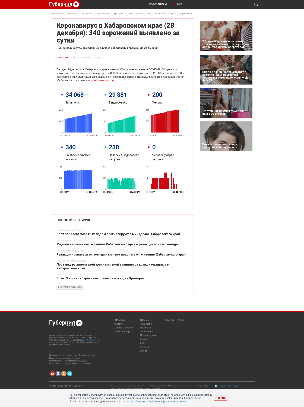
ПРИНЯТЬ (220, 398)
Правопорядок (103, 13)
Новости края (158, 4)
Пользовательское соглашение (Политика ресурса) (72, 355)
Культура (118, 13)
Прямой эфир (122, 331)
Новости (146, 320)
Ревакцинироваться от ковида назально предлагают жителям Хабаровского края (121, 254)
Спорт (129, 13)
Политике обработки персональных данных (161, 401)
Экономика (73, 13)
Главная (120, 320)
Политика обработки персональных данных (68, 361)
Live (179, 4)
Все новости (58, 13)
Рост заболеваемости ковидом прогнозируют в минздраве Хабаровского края (118, 234)
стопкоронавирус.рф (101, 80)
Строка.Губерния (123, 327)
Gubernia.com (93, 340)
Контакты (119, 323)
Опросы (172, 13)
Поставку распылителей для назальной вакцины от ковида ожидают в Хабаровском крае (112, 266)
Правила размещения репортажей (64, 358)
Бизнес (140, 13)
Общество (87, 13)
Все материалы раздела (70, 287)
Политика (160, 13)
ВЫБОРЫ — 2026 (173, 320)
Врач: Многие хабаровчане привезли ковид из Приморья (100, 278)
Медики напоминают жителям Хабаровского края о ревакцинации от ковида (117, 244)
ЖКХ (149, 13)
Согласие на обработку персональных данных (70, 364)
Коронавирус (186, 13)
